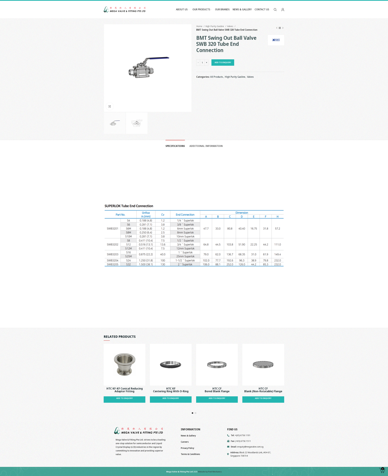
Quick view (143, 348)
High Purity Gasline (215, 26)
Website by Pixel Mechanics (210, 471)
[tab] (175, 144)
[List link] (255, 446)
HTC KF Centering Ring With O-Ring (171, 390)
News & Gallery (188, 435)
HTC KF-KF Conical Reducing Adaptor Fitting (124, 390)
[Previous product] (276, 27)
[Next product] (282, 27)
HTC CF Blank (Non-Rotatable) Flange (263, 390)
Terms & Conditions (190, 454)
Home (199, 26)
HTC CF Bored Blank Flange (217, 390)
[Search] (275, 10)
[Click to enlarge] (110, 106)
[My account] (283, 10)
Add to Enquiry (223, 62)
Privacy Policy (187, 448)
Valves (230, 26)
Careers (185, 441)
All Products (216, 76)
